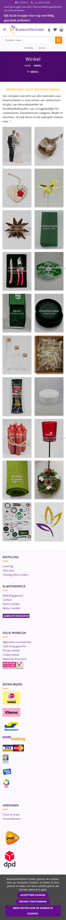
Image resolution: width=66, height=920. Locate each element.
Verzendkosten (12, 818)
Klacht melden (11, 604)
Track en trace (11, 814)
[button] (5, 29)
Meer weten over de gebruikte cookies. (33, 911)
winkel (27, 48)
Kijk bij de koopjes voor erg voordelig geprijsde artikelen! (29, 17)
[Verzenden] (58, 40)
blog (42, 48)
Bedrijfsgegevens (13, 595)
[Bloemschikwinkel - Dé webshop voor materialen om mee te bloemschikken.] (27, 30)
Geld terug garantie (14, 646)
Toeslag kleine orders (15, 574)
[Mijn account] (49, 29)
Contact (7, 599)
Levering (8, 566)
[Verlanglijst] (55, 29)
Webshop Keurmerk (15, 659)
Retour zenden (11, 608)
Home (27, 65)
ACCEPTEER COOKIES (32, 895)
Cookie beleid (11, 654)
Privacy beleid (11, 650)
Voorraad (8, 570)
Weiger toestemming (33, 901)
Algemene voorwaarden (17, 642)
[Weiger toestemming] (61, 898)
